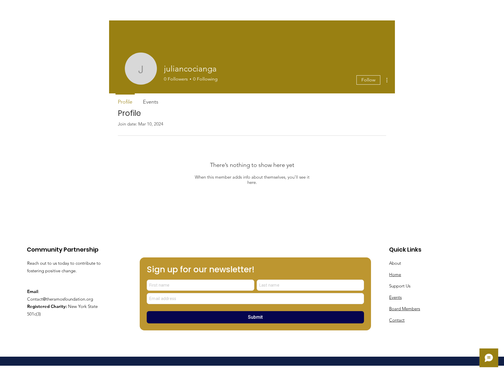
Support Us (399, 286)
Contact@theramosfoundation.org (60, 299)
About (395, 263)
